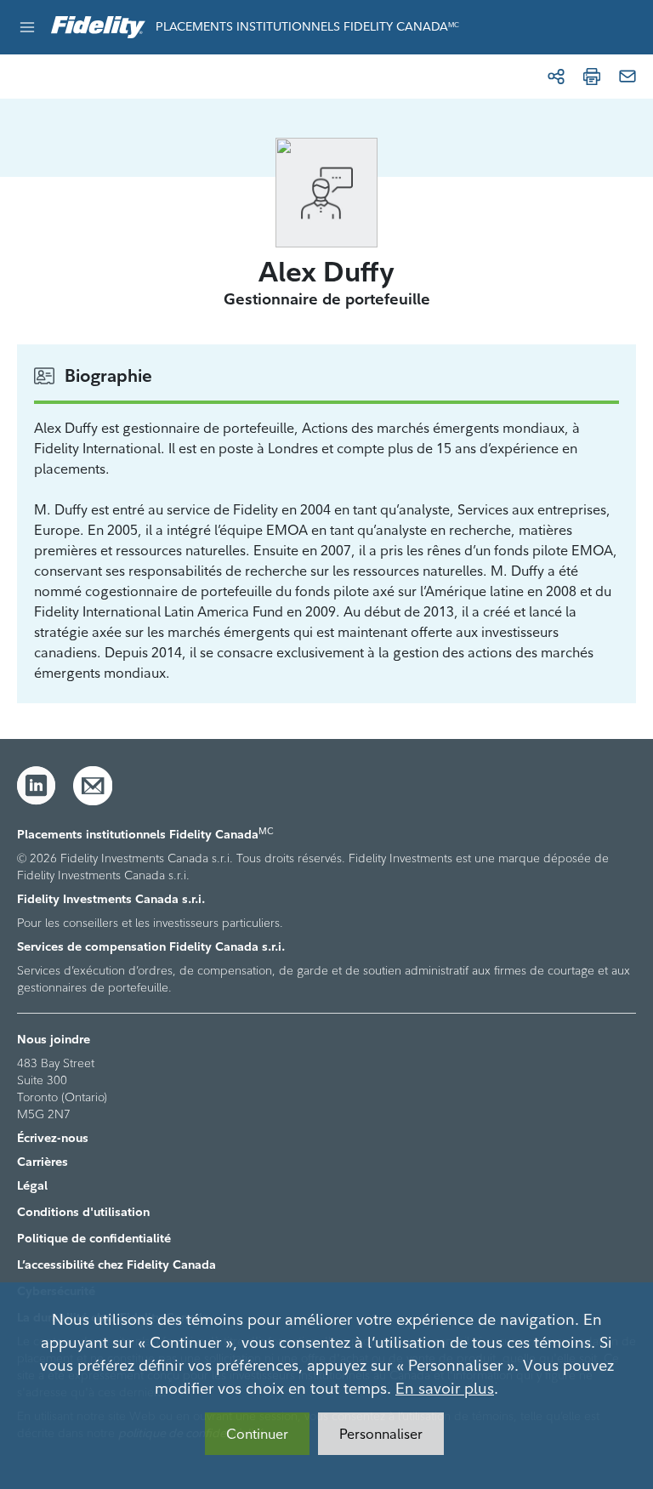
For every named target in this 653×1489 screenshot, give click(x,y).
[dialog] (326, 1385)
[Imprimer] (591, 76)
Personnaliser (381, 1433)
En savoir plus (444, 1388)
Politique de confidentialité (94, 1238)
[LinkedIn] (36, 785)
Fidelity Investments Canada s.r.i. (111, 898)
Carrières (42, 1161)
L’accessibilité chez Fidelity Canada (116, 1264)
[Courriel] (627, 76)
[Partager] (556, 76)
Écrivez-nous (52, 1137)
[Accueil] (98, 27)
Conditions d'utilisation (83, 1211)
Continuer (257, 1433)
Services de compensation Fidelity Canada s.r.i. (151, 946)
